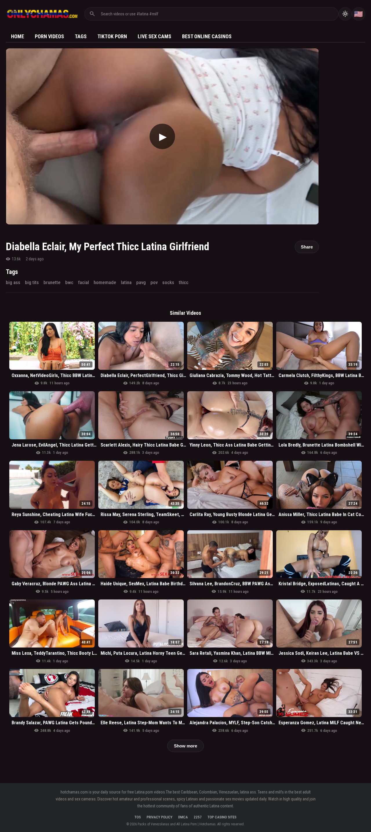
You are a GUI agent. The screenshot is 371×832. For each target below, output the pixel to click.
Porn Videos (49, 36)
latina (126, 282)
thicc (183, 282)
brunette (52, 282)
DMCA (183, 817)
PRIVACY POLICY (159, 817)
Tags (81, 36)
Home (17, 36)
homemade (105, 282)
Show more (185, 745)
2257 (198, 817)
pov (154, 282)
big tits (32, 282)
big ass (13, 282)
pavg (141, 282)
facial (83, 282)
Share (307, 246)
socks (168, 282)
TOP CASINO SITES (222, 817)
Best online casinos (207, 36)
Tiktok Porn (112, 36)
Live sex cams (154, 36)
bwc (69, 282)
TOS (137, 817)
